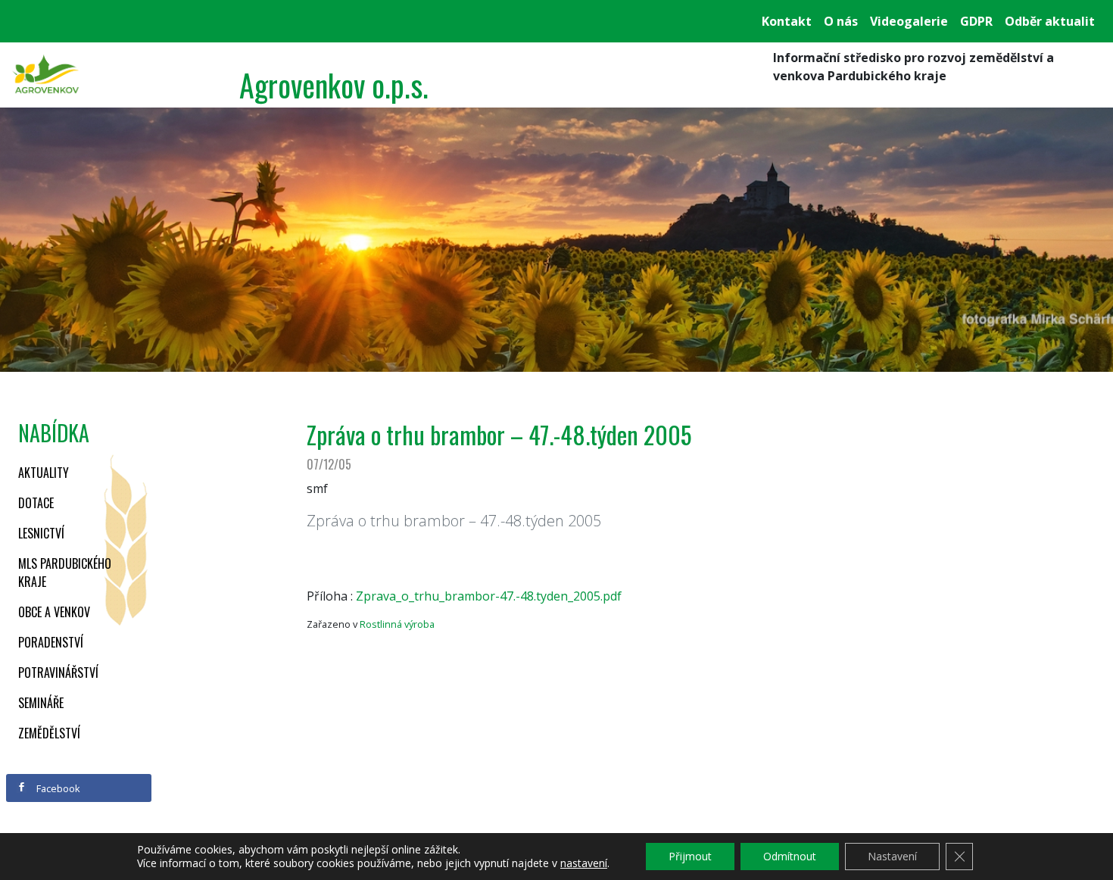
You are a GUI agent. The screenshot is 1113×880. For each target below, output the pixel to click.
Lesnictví (41, 533)
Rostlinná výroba (397, 624)
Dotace (36, 503)
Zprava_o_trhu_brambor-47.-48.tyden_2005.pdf (489, 596)
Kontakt (787, 21)
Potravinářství (58, 672)
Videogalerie (909, 21)
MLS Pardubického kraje (64, 572)
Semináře (41, 703)
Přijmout (690, 856)
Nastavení (892, 856)
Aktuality (43, 472)
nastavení (583, 863)
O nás (841, 21)
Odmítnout (789, 856)
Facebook (57, 788)
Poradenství (50, 642)
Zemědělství (49, 733)
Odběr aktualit (1050, 21)
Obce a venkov (54, 612)
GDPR (976, 21)
